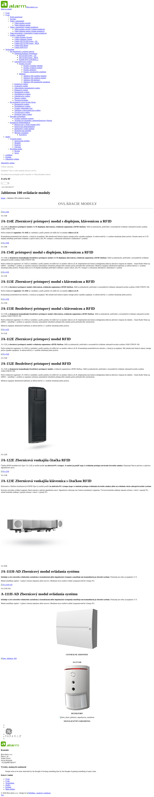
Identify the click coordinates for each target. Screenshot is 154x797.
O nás (7, 781)
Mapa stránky (10, 789)
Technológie (9, 783)
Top (2, 795)
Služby (7, 785)
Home (3, 198)
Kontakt (8, 787)
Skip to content (6, 9)
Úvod (7, 779)
